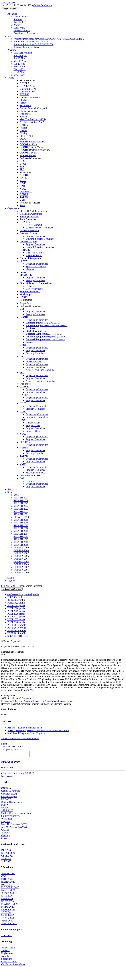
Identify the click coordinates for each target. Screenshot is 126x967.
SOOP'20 (6, 912)
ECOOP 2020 (8, 853)
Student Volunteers (29, 111)
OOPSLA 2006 (21, 556)
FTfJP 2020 (7, 879)
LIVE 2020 (6, 895)
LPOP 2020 (7, 898)
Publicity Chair (33, 431)
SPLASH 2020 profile (11, 589)
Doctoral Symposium (30, 97)
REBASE (24, 94)
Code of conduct (22, 30)
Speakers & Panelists (36, 266)
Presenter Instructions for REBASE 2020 (33, 44)
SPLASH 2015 (21, 531)
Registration (19, 22)
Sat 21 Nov (19, 75)
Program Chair (33, 425)
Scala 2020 (6, 935)
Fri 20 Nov (19, 72)
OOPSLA (25, 83)
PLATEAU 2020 (9, 904)
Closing (23, 133)
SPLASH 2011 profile (18, 636)
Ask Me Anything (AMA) (32, 122)
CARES (24, 125)
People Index (26, 303)
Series (16, 495)
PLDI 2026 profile (16, 622)
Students (18, 19)
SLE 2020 (6, 861)
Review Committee (35, 225)
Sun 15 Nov (19, 58)
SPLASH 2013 (21, 536)
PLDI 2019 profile (16, 611)
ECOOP (24, 138)
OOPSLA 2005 (21, 558)
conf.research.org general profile (23, 594)
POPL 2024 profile (16, 633)
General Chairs (33, 422)
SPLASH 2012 (21, 539)
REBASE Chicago (35, 252)
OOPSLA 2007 (21, 553)
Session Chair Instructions (26, 47)
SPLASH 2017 (21, 525)
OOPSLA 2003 (21, 564)
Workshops (25, 113)
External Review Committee (39, 227)
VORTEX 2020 (9, 923)
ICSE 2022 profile (16, 602)
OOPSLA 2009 (21, 547)
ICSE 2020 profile (16, 600)
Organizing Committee (31, 213)
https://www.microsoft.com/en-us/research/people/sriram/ (46, 701)
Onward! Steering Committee (40, 238)
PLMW (23, 100)
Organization (13, 208)
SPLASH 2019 (21, 520)
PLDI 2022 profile (16, 619)
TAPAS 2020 (7, 918)
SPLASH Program (23, 52)
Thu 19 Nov (20, 69)
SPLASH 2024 (21, 506)
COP (3, 876)
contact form (7, 767)
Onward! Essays (28, 88)
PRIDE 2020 (7, 906)
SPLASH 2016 (21, 528)
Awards (17, 25)
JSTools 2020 (7, 893)
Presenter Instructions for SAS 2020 (31, 41)
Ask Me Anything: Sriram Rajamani (24, 727)
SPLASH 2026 (21, 500)
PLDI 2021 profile (16, 616)
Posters (23, 102)
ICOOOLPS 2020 (10, 887)
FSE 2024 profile (15, 597)
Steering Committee (29, 216)
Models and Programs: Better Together (26, 733)
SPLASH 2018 (21, 522)
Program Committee (35, 236)
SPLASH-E (25, 105)
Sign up (11, 580)
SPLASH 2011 (21, 542)
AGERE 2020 (8, 873)
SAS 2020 (6, 858)
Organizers (31, 286)
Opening (24, 130)
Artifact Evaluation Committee (40, 370)
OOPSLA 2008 (21, 550)
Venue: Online (21, 16)
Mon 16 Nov (20, 61)
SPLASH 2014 (21, 533)
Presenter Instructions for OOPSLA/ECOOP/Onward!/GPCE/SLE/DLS (49, 38)
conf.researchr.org (15, 773)
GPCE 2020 (7, 855)
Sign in (10, 578)
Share (4, 743)
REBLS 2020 (8, 909)
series (20, 586)
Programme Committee (37, 417)
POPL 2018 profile (16, 630)
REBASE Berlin (34, 255)
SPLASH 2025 (21, 503)
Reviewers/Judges (34, 288)
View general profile (9, 749)
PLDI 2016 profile (16, 608)
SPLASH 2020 (8, 586)
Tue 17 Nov (19, 63)
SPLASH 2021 (21, 514)
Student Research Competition (34, 108)
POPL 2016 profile (16, 625)
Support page (6, 776)
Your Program (20, 55)
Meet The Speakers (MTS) (33, 119)
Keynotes (24, 116)
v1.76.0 (29, 773)
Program (11, 50)
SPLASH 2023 (21, 508)
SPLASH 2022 (21, 511)
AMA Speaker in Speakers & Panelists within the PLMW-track (38, 730)
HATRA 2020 (8, 881)
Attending (12, 13)
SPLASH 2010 (21, 545)
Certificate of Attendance (26, 33)
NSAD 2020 (7, 901)
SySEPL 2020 (8, 915)
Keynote (30, 481)
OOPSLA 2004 (21, 561)
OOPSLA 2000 (21, 572)
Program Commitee (35, 277)
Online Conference (42, 5)
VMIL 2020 (7, 920)
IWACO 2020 (8, 890)
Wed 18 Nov (20, 66)
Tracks (10, 77)
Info (9, 36)
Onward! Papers (27, 91)
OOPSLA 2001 (21, 570)
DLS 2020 (6, 850)
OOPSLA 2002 (21, 567)
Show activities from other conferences (20, 738)
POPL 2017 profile (16, 627)
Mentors (30, 269)
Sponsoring (19, 27)
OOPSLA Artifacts (29, 86)
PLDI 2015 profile (16, 605)
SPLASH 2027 (21, 497)
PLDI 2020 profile (16, 613)
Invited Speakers (34, 361)
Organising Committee (37, 414)
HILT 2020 (6, 884)
